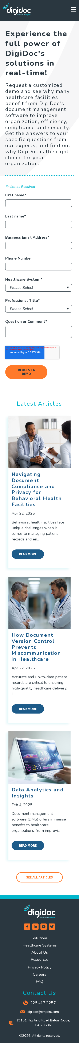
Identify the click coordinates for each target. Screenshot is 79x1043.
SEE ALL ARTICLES (39, 877)
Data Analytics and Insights (38, 792)
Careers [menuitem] (39, 974)
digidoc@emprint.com (43, 1012)
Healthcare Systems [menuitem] (40, 945)
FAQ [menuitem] (39, 981)
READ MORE (28, 554)
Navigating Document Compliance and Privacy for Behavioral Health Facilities (37, 489)
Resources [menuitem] (39, 959)
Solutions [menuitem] (40, 938)
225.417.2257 (43, 1002)
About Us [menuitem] (39, 952)
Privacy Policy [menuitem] (39, 967)
